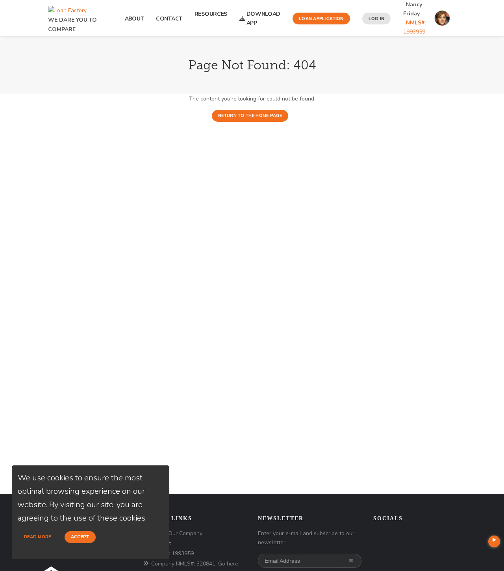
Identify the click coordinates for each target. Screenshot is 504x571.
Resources (211, 18)
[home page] (67, 8)
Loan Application (321, 18)
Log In (377, 18)
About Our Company (176, 533)
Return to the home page (250, 116)
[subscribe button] (352, 561)
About (134, 18)
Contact (169, 18)
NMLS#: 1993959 (172, 553)
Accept (80, 537)
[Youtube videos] (494, 541)
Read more (37, 537)
